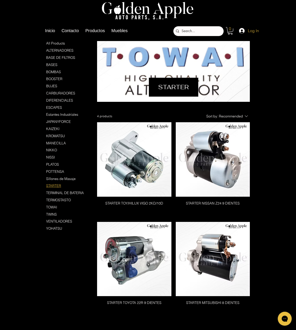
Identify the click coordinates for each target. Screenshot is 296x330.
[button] (230, 31)
